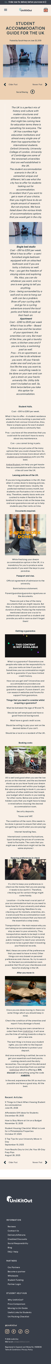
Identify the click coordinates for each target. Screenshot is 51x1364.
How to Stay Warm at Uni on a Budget (23, 1120)
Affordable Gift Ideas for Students (21, 1112)
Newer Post (37, 84)
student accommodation (19, 456)
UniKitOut (28, 1031)
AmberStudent (13, 464)
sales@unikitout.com (21, 1342)
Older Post (13, 84)
